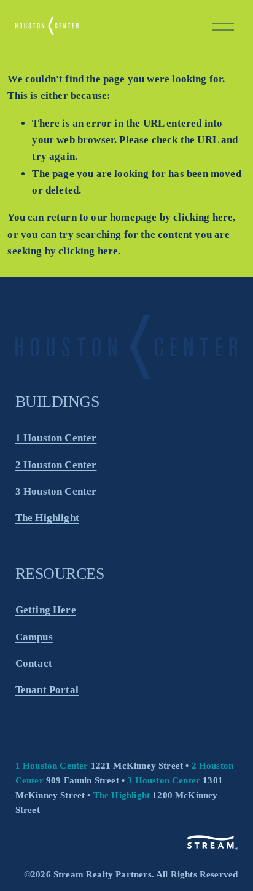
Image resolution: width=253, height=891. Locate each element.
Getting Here (45, 610)
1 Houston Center (56, 438)
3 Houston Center (56, 491)
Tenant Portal (47, 690)
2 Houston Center (56, 465)
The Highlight (47, 518)
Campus (34, 637)
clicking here (203, 217)
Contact (33, 663)
